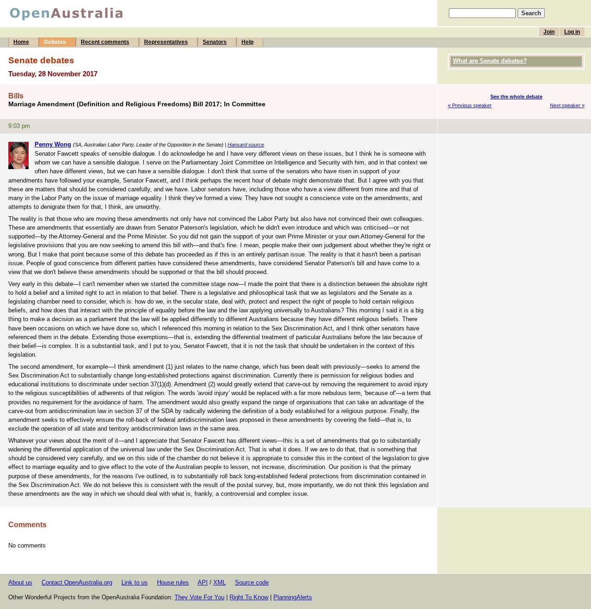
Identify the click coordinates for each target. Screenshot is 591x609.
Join (549, 32)
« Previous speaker (470, 105)
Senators (215, 42)
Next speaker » (567, 105)
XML (219, 582)
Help (247, 42)
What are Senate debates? (490, 60)
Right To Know (248, 597)
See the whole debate (516, 96)
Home (21, 42)
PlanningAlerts (292, 597)
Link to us (134, 582)
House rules (173, 582)
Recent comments (105, 42)
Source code (252, 582)
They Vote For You (199, 597)
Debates (55, 42)
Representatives (166, 42)
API (203, 582)
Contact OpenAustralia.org (77, 582)
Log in (572, 32)
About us (20, 582)
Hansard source (246, 144)
